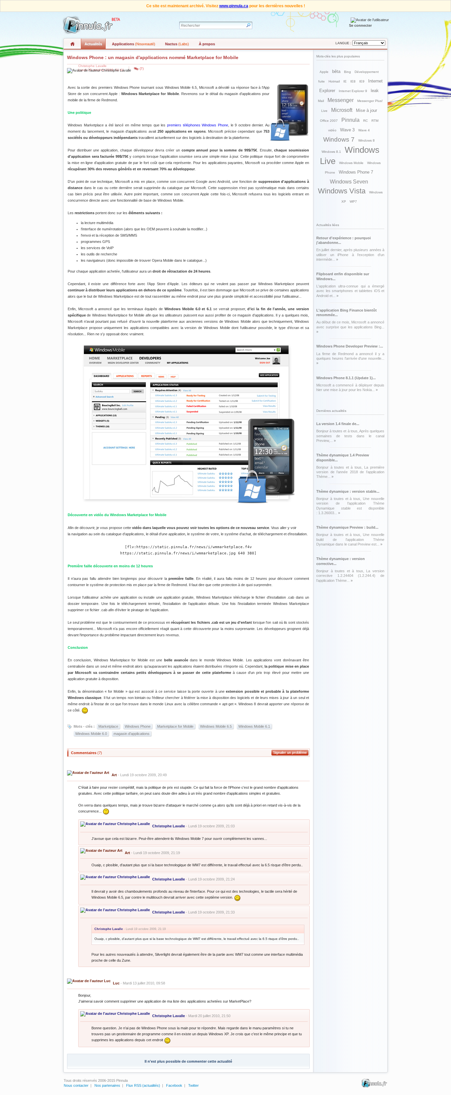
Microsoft (341, 110)
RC (365, 120)
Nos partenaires (107, 1085)
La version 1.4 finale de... (337, 424)
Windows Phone (138, 726)
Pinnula (350, 120)
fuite (321, 81)
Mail (321, 101)
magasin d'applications (132, 734)
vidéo (332, 130)
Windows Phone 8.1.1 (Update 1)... (346, 378)
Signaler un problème (290, 752)
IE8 (353, 81)
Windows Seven (349, 181)
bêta (336, 71)
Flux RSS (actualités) (143, 1085)
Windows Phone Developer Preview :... (349, 346)
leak (375, 90)
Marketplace (108, 726)
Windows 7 (339, 139)
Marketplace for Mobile (175, 726)
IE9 (361, 81)
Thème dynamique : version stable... (347, 491)
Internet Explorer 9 (353, 91)
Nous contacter (76, 1085)
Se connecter (360, 25)
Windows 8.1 (331, 151)
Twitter (193, 1085)
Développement (367, 72)
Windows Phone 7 (356, 172)
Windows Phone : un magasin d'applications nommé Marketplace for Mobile (152, 57)
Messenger (341, 100)
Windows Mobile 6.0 (91, 734)
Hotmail (334, 81)
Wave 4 (364, 130)
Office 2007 (329, 120)
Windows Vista (341, 191)
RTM (374, 120)
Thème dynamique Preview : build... (347, 527)
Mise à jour (366, 110)
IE (345, 81)
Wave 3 (347, 129)
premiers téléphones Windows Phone (197, 125)
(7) (142, 68)
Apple (324, 72)
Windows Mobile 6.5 (216, 726)
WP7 (353, 201)
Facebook (174, 1085)
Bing (347, 72)
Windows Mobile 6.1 (254, 726)
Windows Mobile (351, 163)
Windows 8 (366, 140)
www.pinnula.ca (233, 6)
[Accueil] (90, 25)
